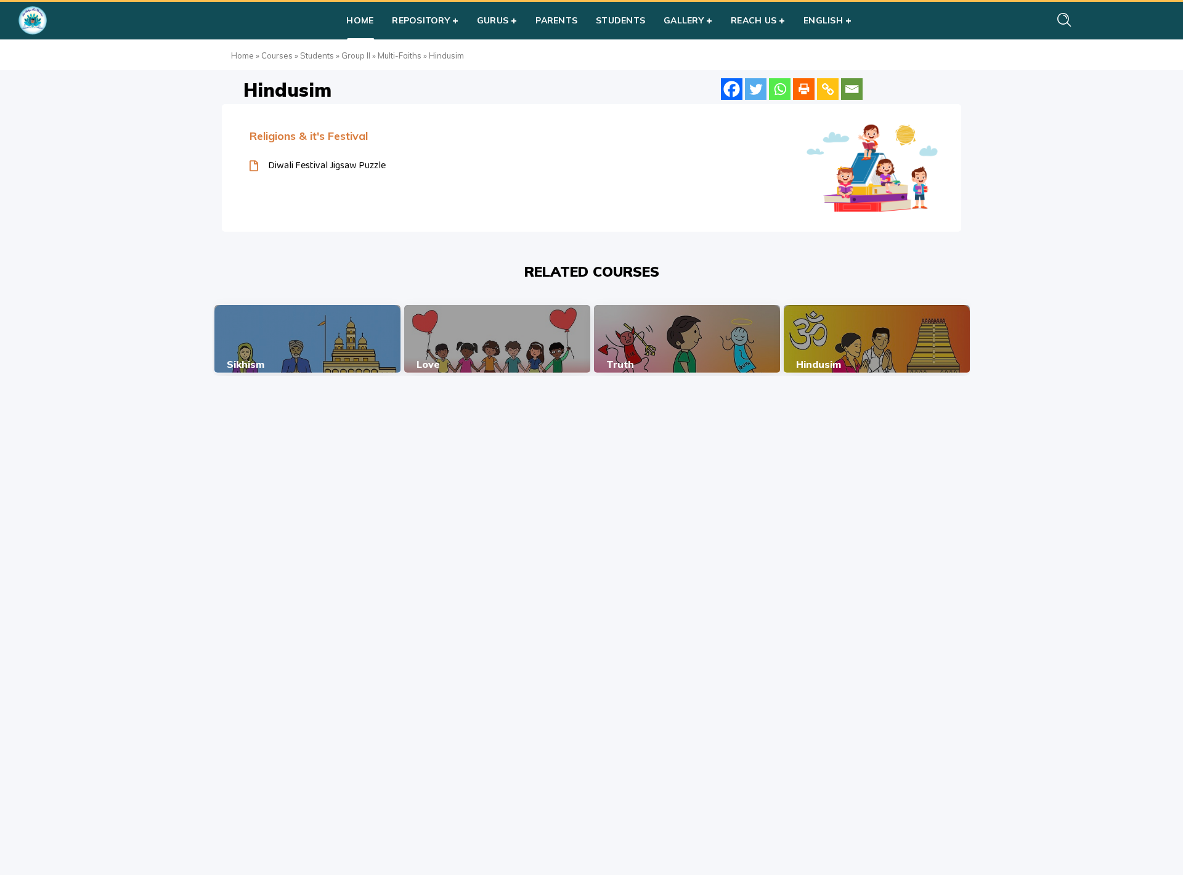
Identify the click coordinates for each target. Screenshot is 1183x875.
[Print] (804, 89)
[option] (307, 339)
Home (242, 55)
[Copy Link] (828, 89)
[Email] (852, 89)
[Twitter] (755, 89)
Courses (277, 55)
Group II (355, 55)
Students (317, 55)
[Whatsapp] (780, 89)
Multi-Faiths (399, 55)
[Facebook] (731, 89)
